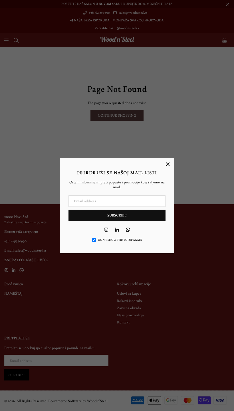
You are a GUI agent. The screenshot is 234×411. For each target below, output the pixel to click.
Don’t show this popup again (120, 240)
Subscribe (117, 215)
